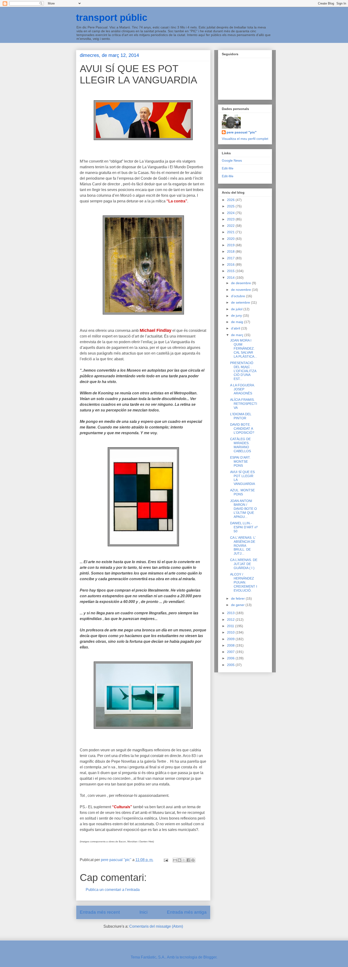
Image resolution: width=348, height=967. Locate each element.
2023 (231, 219)
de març (237, 335)
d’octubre (238, 296)
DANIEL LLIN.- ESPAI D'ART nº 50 (244, 527)
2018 (231, 251)
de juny (237, 315)
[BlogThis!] (179, 860)
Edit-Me (227, 168)
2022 (231, 226)
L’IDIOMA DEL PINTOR (240, 416)
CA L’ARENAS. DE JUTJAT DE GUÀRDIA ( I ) (243, 564)
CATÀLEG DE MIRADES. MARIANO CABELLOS (240, 445)
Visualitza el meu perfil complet (245, 139)
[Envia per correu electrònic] (175, 860)
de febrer (238, 598)
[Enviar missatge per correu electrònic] (165, 860)
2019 (231, 245)
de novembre (241, 290)
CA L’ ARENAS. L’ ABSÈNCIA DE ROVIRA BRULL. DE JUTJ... (242, 545)
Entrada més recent (100, 912)
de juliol (237, 309)
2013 (231, 613)
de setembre (241, 302)
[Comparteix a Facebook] (188, 860)
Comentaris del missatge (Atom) (156, 926)
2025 (231, 206)
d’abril (236, 328)
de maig (237, 322)
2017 (231, 258)
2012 (231, 619)
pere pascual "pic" (242, 132)
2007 (231, 652)
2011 (231, 626)
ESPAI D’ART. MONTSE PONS (240, 461)
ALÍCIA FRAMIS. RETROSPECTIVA (243, 404)
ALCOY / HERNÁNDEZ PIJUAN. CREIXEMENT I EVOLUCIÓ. (243, 582)
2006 (231, 658)
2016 (231, 264)
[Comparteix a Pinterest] (193, 860)
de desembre (241, 283)
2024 (231, 213)
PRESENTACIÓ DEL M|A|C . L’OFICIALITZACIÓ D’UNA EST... (243, 371)
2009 (231, 639)
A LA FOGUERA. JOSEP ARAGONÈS (242, 389)
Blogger (209, 957)
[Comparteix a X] (184, 860)
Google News (232, 160)
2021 (231, 232)
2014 (231, 277)
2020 (231, 239)
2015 (231, 271)
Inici (143, 912)
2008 (231, 645)
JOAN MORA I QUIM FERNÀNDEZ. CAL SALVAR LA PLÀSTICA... (243, 348)
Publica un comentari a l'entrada (113, 890)
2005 (231, 665)
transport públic (111, 17)
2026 (231, 200)
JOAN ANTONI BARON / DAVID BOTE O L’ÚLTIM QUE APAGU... (243, 509)
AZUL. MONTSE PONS (242, 492)
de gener (238, 605)
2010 (231, 632)
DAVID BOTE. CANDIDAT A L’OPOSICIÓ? (242, 428)
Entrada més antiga (187, 912)
